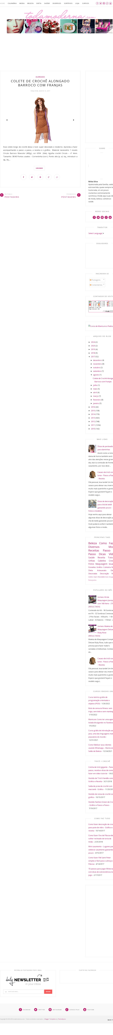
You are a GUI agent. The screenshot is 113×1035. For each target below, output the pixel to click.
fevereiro (97, 400)
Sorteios (68, 3)
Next (73, 120)
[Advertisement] (56, 54)
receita (101, 557)
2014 (93, 414)
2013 (93, 418)
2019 (93, 349)
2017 (93, 356)
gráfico (99, 567)
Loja (77, 3)
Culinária (12, 3)
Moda (22, 3)
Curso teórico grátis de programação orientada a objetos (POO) (99, 700)
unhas (91, 560)
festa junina (92, 580)
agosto (96, 375)
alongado (40, 77)
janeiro (96, 403)
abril (95, 392)
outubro (96, 367)
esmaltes (92, 567)
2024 (93, 342)
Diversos (57, 3)
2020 (93, 346)
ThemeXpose (62, 1019)
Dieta (39, 3)
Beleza (30, 3)
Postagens (95, 280)
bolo (106, 577)
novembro (97, 364)
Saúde (47, 3)
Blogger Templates (50, 1019)
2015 (93, 410)
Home (2, 3)
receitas (93, 550)
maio (95, 389)
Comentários (96, 285)
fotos (91, 563)
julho (95, 385)
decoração (104, 573)
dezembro (97, 360)
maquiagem (101, 563)
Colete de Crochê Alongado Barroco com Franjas (40, 83)
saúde (91, 557)
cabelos (102, 560)
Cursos (85, 3)
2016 (93, 407)
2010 (93, 429)
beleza (92, 543)
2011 (93, 425)
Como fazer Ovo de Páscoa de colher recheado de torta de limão (100, 838)
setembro (97, 371)
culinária (107, 567)
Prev (7, 120)
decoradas (92, 573)
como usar (92, 577)
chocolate (101, 577)
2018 (93, 353)
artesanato (101, 570)
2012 (93, 421)
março (95, 396)
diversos (93, 547)
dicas (102, 554)
